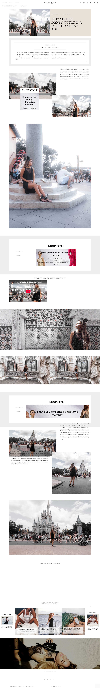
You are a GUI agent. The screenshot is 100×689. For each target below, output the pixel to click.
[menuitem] (4, 3)
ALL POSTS (63, 14)
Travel (68, 14)
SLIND (59, 686)
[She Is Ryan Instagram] (84, 3)
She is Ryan (50, 2)
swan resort (71, 423)
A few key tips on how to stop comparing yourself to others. (93, 628)
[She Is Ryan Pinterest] (90, 3)
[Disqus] (50, 585)
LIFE (16, 2)
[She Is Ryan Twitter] (94, 3)
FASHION (4, 2)
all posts (23, 5)
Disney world (82, 71)
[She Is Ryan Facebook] (97, 3)
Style (11, 2)
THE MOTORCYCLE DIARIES (9, 5)
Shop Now (19, 255)
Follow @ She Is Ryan (50, 671)
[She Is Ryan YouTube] (87, 3)
